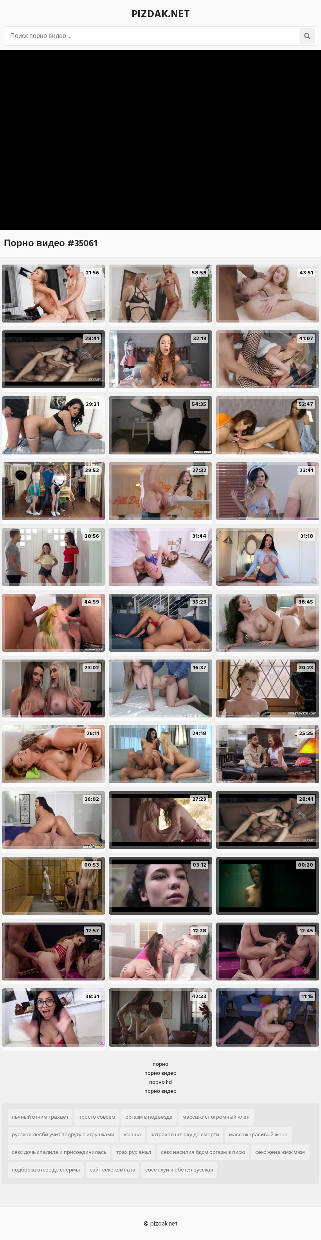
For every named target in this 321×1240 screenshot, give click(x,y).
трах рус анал (133, 1152)
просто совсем (96, 1116)
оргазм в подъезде (149, 1116)
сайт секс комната (112, 1169)
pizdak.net (161, 14)
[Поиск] (307, 36)
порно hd (160, 1082)
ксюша (132, 1134)
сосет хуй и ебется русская (179, 1169)
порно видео (160, 1073)
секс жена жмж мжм (280, 1152)
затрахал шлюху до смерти (185, 1134)
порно (160, 1064)
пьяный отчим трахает (40, 1116)
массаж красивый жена (258, 1134)
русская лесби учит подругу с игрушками (63, 1134)
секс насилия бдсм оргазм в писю (203, 1152)
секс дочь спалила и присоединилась (59, 1152)
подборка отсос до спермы (46, 1169)
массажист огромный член (216, 1116)
